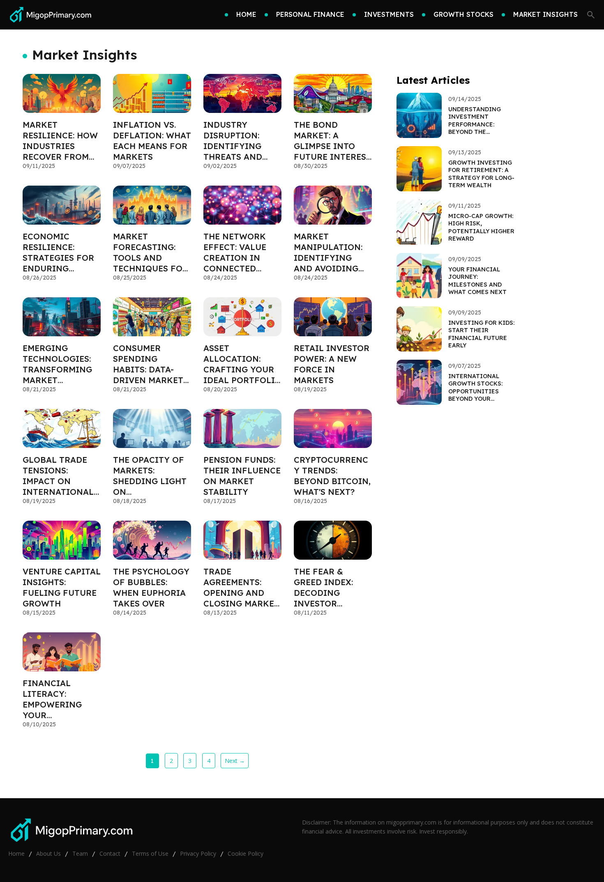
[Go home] (50, 15)
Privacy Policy (198, 853)
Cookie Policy (245, 853)
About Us (48, 853)
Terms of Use (150, 853)
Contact (109, 853)
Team (80, 853)
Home (16, 853)
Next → (235, 761)
